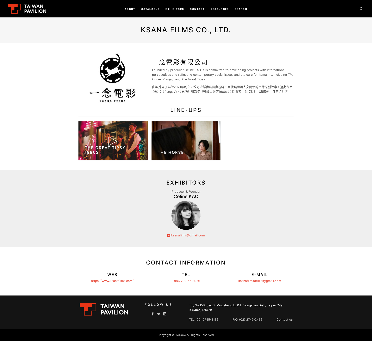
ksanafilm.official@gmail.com (259, 281)
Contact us (284, 319)
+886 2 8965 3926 (186, 281)
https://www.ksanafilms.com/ (112, 281)
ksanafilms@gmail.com (187, 235)
